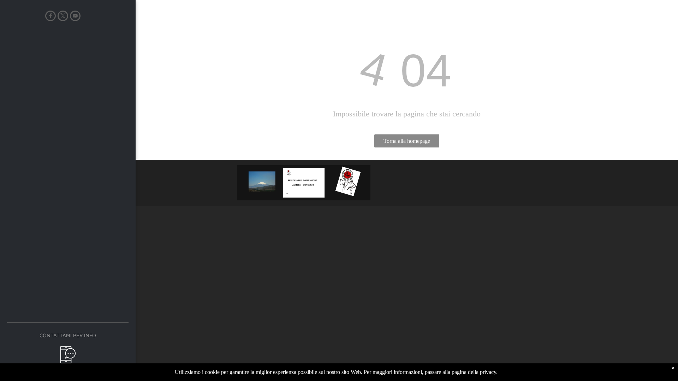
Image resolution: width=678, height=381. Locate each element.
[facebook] (50, 17)
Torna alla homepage (406, 141)
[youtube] (75, 17)
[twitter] (63, 17)
